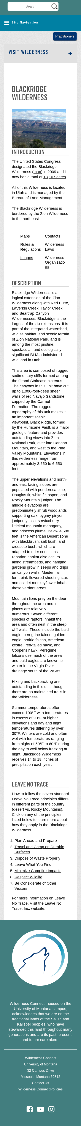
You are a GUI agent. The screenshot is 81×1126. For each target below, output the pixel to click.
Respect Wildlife (28, 877)
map (37, 172)
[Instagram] (51, 1109)
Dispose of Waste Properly (37, 858)
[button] (40, 23)
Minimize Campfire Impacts (37, 871)
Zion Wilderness (54, 213)
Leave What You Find (32, 864)
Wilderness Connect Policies (40, 1089)
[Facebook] (30, 1109)
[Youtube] (40, 1109)
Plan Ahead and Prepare (35, 840)
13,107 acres (54, 177)
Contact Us (40, 1083)
